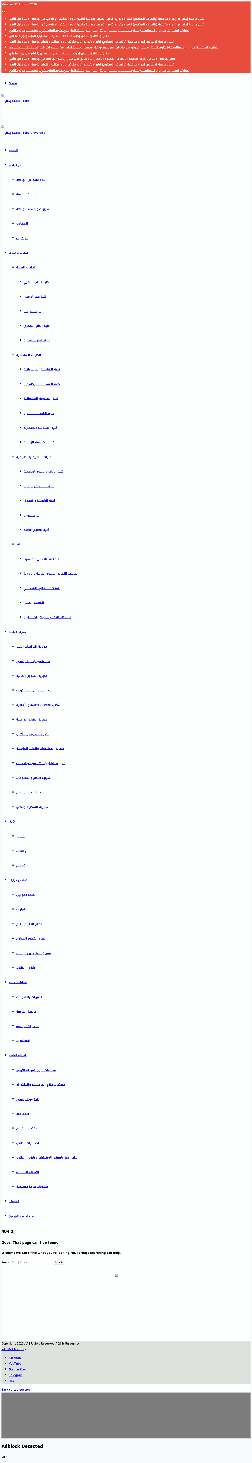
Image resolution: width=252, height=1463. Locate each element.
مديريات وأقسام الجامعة (33, 209)
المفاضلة (22, 1114)
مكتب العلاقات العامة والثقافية (38, 705)
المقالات (22, 223)
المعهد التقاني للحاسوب (41, 559)
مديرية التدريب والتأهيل (32, 734)
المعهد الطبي (34, 603)
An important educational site (51, 1304)
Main (15, 1304)
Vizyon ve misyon (14, 1331)
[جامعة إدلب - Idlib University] (18, 115)
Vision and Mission (15, 1311)
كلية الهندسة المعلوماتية (42, 369)
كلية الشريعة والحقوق (39, 501)
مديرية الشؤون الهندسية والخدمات (40, 763)
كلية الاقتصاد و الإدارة (39, 486)
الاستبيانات (12, 1298)
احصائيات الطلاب (27, 1143)
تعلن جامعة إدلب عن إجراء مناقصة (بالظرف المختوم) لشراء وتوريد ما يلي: (59, 36)
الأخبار (12, 821)
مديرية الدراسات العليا (31, 646)
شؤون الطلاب (25, 968)
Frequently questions (51, 1311)
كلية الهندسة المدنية (39, 413)
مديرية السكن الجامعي (32, 807)
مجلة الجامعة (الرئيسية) (22, 1216)
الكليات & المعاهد (18, 252)
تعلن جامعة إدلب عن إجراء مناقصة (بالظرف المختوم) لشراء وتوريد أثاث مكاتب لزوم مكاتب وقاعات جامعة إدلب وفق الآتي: (91, 41)
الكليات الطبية (26, 267)
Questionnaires (15, 1317)
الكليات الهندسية (28, 355)
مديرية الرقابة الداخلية (31, 719)
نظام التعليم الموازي (30, 938)
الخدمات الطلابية (18, 1055)
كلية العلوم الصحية (37, 340)
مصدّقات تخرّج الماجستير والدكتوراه (40, 1085)
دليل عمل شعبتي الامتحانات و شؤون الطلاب (46, 1157)
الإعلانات (22, 851)
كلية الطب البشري (36, 282)
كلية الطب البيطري (37, 326)
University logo (108, 1311)
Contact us (108, 1317)
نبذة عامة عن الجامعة (30, 180)
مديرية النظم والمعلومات (33, 778)
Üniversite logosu (86, 1331)
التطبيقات (14, 1201)
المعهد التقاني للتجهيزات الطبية (47, 617)
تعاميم (20, 865)
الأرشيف (22, 238)
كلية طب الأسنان (35, 296)
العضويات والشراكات (30, 997)
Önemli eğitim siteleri (43, 1324)
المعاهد (22, 544)
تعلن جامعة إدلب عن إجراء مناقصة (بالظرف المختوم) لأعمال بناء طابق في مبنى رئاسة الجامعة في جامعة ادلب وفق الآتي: (92, 59)
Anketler (14, 1337)
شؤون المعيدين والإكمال (33, 953)
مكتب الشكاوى (26, 1128)
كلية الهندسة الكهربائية (41, 398)
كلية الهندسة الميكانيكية (42, 384)
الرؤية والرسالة (12, 1291)
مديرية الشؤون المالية (31, 676)
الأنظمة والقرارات (18, 880)
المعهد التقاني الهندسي (42, 588)
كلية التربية (31, 515)
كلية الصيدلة (32, 311)
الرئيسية (13, 150)
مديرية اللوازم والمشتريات (34, 690)
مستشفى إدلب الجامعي (33, 661)
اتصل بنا (92, 1298)
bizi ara (86, 1337)
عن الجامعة (15, 165)
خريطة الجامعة (26, 1011)
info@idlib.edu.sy (13, 1349)
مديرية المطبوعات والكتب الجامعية (40, 749)
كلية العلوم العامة (36, 530)
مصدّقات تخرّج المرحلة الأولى (36, 1070)
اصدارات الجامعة (27, 1026)
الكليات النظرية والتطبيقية (35, 457)
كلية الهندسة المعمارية (40, 428)
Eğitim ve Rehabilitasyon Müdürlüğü (86, 1324)
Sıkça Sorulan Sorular (43, 1331)
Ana (14, 1324)
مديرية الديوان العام (30, 792)
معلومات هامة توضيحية (32, 1187)
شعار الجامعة (92, 1291)
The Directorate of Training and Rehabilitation (108, 1304)
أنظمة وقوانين (26, 895)
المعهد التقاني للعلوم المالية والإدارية (51, 573)
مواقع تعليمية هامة (37, 1285)
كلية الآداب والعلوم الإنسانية (43, 471)
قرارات (20, 909)
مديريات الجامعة (18, 632)
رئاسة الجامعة (26, 194)
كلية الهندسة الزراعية (39, 442)
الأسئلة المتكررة (27, 1172)
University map (51, 1317)
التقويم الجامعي (27, 1099)
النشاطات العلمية (18, 982)
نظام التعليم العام (29, 924)
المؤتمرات (23, 1041)
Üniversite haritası (43, 1337)
